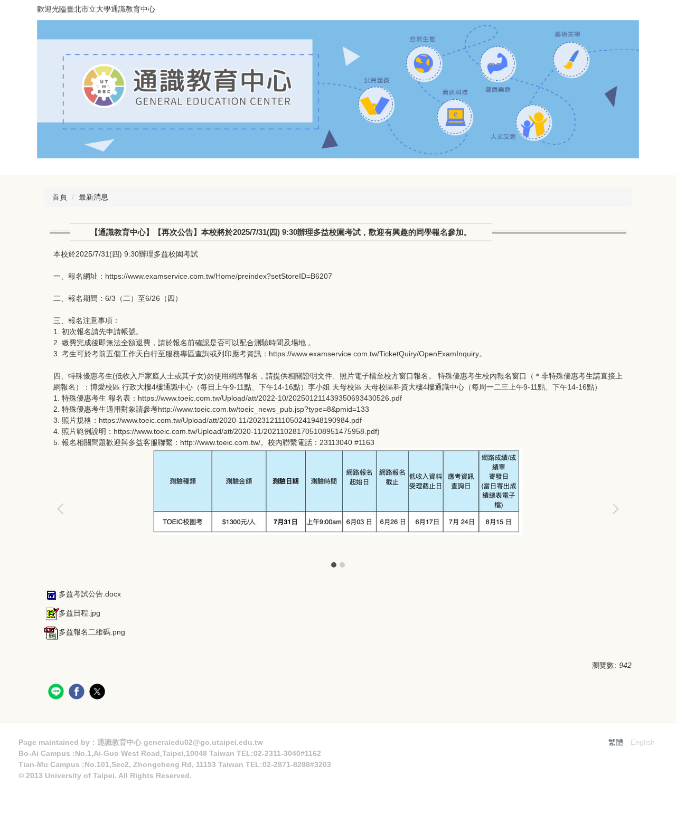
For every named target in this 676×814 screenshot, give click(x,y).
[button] (63, 509)
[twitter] (98, 693)
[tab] (334, 565)
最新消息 (93, 197)
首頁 (59, 197)
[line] (57, 693)
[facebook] (78, 693)
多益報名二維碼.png (92, 632)
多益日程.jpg (79, 613)
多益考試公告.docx (90, 594)
